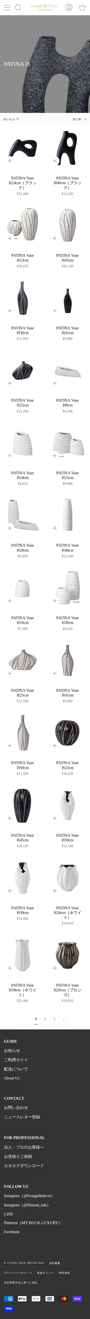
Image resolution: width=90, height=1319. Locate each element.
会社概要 (54, 1263)
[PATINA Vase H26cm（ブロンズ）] (67, 955)
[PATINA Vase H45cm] (67, 225)
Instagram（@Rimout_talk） (27, 1205)
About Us (12, 1078)
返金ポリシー (45, 1272)
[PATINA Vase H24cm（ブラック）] (22, 148)
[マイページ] (68, 7)
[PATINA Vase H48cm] (67, 515)
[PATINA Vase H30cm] (67, 587)
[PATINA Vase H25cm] (22, 370)
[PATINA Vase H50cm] (22, 298)
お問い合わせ (16, 1108)
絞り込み (9, 119)
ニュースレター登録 (22, 1117)
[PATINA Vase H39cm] (22, 878)
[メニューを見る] (8, 7)
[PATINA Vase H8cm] (67, 370)
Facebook (12, 1232)
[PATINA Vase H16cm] (22, 587)
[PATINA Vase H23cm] (22, 225)
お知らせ (12, 1050)
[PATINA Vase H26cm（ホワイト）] (67, 878)
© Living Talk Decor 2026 (24, 1262)
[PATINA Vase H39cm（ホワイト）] (22, 955)
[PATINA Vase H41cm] (67, 298)
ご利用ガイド (16, 1060)
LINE (8, 1214)
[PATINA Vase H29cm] (22, 515)
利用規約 (64, 1272)
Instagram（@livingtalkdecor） (29, 1196)
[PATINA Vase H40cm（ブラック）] (67, 148)
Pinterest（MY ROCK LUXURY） (33, 1223)
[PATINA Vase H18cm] (22, 443)
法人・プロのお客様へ (24, 1147)
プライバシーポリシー (18, 1272)
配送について (16, 1069)
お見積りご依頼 (18, 1156)
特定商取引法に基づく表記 (21, 1282)
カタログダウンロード (24, 1166)
